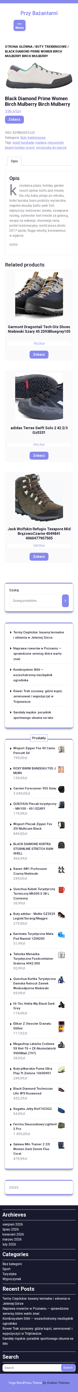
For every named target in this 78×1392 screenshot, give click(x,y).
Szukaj (14, 590)
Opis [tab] (14, 161)
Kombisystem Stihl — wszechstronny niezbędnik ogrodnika (32, 675)
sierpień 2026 (12, 1224)
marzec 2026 (12, 1239)
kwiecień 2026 (13, 1234)
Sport (6, 1269)
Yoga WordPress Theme (39, 1383)
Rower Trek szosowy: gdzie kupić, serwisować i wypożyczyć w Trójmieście (38, 696)
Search (68, 1367)
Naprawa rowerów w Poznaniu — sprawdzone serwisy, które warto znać (37, 654)
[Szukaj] (65, 600)
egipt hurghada (23, 143)
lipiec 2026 (10, 1229)
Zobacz (14, 119)
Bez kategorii (12, 1264)
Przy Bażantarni (39, 13)
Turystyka (9, 1274)
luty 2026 (9, 1244)
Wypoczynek (11, 1279)
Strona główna (19, 47)
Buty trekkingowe (51, 47)
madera (40, 143)
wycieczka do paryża (51, 148)
